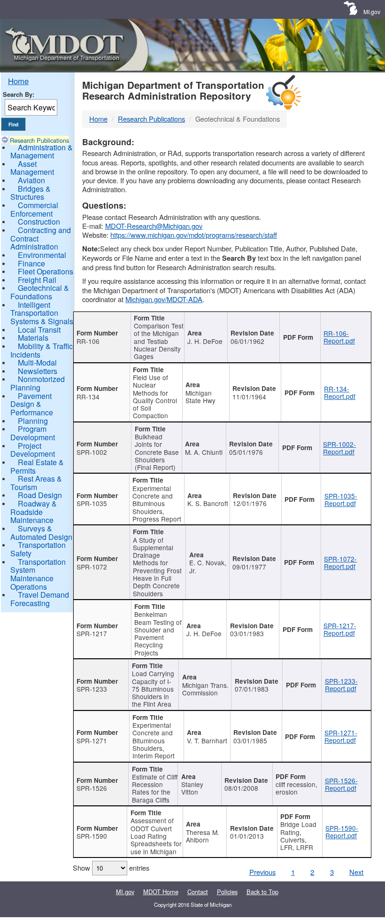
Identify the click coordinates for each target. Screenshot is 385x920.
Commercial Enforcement (34, 209)
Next (356, 872)
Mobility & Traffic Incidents (41, 350)
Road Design (40, 495)
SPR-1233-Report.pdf (341, 684)
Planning (33, 420)
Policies (227, 891)
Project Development (32, 450)
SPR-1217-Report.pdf (339, 629)
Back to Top (262, 891)
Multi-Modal (37, 362)
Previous (262, 872)
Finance (31, 263)
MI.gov (371, 12)
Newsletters (37, 371)
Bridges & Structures (30, 193)
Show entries (111, 868)
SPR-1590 (92, 836)
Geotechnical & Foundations (39, 292)
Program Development (32, 433)
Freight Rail (37, 279)
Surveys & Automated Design (41, 532)
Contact (197, 891)
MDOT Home (160, 891)
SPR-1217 (92, 633)
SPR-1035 (92, 503)
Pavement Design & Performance (31, 404)
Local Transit (39, 329)
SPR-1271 (92, 740)
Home (18, 80)
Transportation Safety (38, 549)
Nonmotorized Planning (37, 383)
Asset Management (32, 168)
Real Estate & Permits (37, 466)
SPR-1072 (92, 566)
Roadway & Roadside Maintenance (33, 511)
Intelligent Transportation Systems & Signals (41, 313)
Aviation (31, 180)
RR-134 (88, 396)
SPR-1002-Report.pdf (339, 447)
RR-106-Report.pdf (339, 336)
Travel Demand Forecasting (39, 598)
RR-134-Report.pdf (339, 392)
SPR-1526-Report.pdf (341, 784)
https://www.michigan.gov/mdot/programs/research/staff (193, 235)
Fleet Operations (45, 271)
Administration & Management (41, 151)
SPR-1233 (92, 689)
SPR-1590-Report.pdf (341, 831)
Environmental (42, 254)
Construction (39, 221)
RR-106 (88, 341)
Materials (33, 337)
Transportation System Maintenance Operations (38, 574)
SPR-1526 (92, 788)
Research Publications (39, 140)
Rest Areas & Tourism (36, 482)
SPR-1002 (92, 452)
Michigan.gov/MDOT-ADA (163, 299)
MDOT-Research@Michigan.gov (153, 226)
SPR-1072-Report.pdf (340, 562)
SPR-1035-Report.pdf (340, 499)
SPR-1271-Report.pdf (340, 736)
